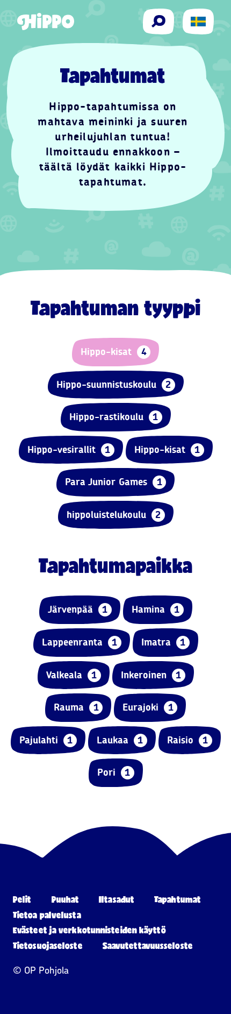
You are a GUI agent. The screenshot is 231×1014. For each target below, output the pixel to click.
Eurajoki (148, 707)
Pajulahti (46, 740)
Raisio (187, 740)
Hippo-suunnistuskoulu (113, 384)
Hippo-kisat (114, 351)
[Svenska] (198, 21)
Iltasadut (116, 899)
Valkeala (71, 675)
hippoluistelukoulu (114, 514)
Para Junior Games (113, 482)
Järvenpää (78, 609)
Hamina (156, 609)
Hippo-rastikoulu (113, 416)
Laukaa (120, 740)
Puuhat (66, 899)
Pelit (22, 899)
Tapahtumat (177, 899)
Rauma (76, 707)
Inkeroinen (151, 675)
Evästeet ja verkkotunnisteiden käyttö (89, 930)
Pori (114, 772)
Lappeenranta (80, 642)
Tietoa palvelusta (47, 915)
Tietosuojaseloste (48, 945)
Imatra (163, 642)
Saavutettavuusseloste (148, 945)
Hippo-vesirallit (69, 449)
